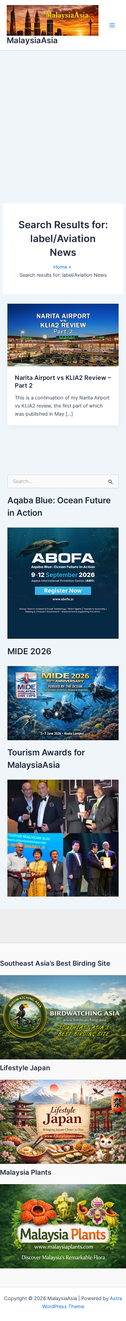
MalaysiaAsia (32, 40)
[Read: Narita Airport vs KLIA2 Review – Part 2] (62, 335)
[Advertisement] (63, 117)
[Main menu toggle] (112, 25)
